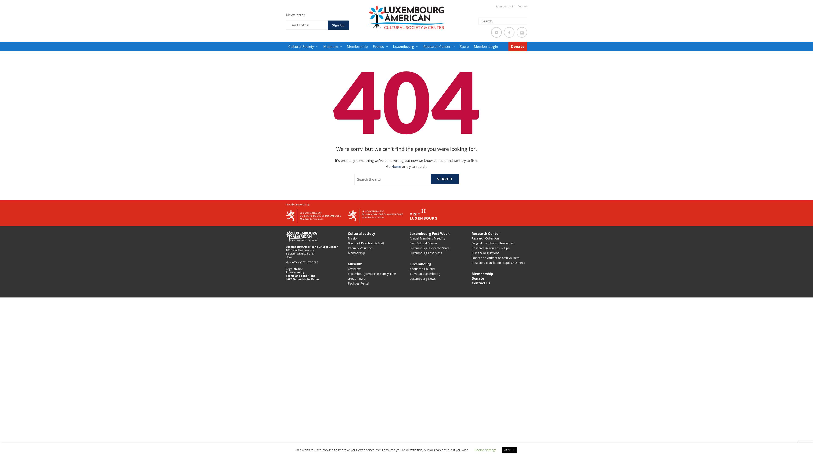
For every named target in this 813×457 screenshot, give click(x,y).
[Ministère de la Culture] (375, 215)
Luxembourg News (423, 279)
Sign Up (338, 25)
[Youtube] (496, 32)
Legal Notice (294, 269)
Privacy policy (295, 272)
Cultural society (361, 233)
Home (396, 166)
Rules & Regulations (485, 253)
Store (464, 46)
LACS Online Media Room (302, 279)
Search (444, 179)
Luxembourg (403, 46)
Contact (522, 6)
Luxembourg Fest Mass (426, 253)
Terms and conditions (300, 276)
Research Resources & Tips (490, 248)
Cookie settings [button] (485, 450)
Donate (518, 46)
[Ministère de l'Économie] (313, 215)
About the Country (422, 269)
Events (378, 46)
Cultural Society (301, 46)
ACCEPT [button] (509, 450)
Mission (353, 238)
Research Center (437, 46)
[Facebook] (509, 32)
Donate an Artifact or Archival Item (496, 258)
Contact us (481, 283)
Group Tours (356, 279)
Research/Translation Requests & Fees (498, 263)
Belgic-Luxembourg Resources (493, 243)
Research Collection (485, 238)
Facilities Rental (358, 283)
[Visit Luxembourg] (423, 214)
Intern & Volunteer (360, 248)
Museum (330, 46)
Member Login (505, 6)
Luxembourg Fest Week (430, 233)
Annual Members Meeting (427, 238)
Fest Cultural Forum (423, 243)
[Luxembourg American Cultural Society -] (406, 18)
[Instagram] (522, 32)
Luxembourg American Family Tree (372, 274)
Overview (354, 269)
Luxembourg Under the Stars (429, 248)
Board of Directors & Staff (366, 243)
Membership (357, 46)
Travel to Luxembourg (425, 274)
